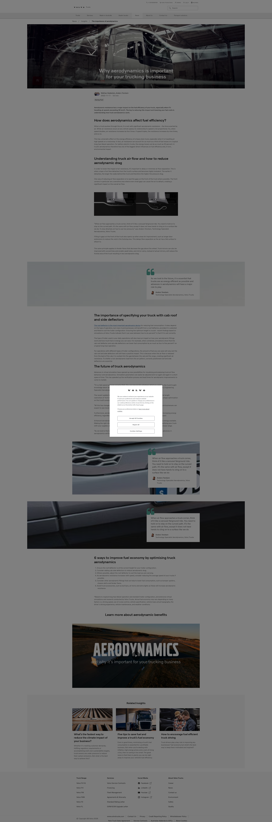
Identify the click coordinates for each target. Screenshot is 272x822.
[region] (136, 411)
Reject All (136, 424)
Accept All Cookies (136, 418)
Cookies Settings (136, 431)
